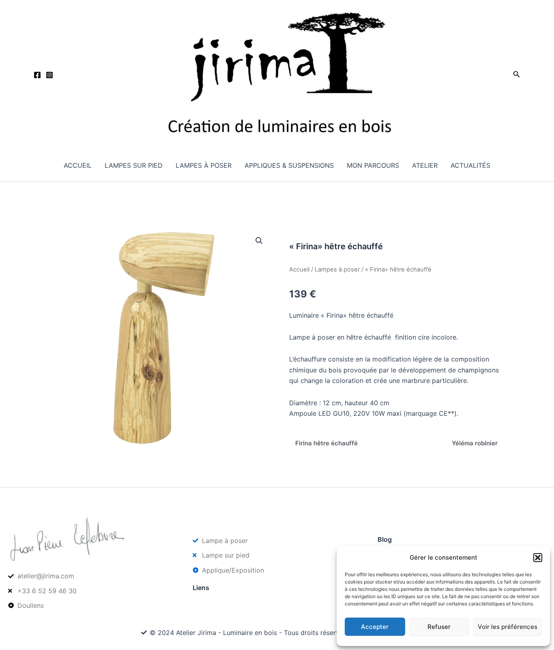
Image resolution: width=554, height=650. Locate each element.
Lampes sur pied (134, 165)
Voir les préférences (507, 627)
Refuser (439, 627)
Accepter (375, 627)
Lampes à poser (204, 165)
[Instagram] (49, 75)
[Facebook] (37, 75)
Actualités (470, 165)
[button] (538, 558)
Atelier (425, 165)
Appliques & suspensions (289, 165)
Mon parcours (373, 165)
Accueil (78, 165)
